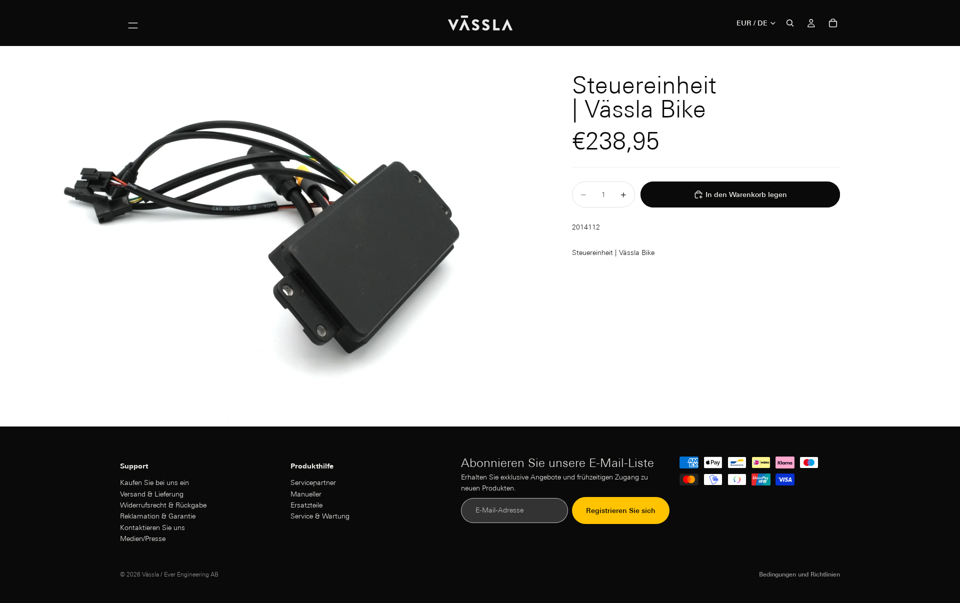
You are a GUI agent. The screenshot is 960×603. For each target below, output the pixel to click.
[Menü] (133, 23)
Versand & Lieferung (152, 494)
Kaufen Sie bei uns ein (154, 482)
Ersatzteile (306, 505)
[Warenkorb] (833, 23)
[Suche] (790, 23)
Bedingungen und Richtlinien (799, 574)
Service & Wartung (320, 516)
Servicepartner (313, 482)
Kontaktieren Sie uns (152, 528)
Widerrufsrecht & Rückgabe (163, 505)
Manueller (306, 494)
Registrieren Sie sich (621, 510)
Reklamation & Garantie (158, 516)
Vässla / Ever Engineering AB (180, 574)
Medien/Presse (143, 538)
